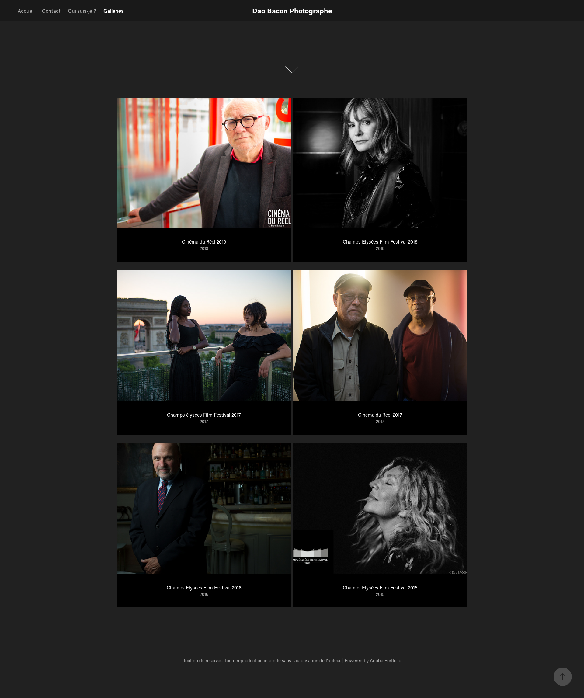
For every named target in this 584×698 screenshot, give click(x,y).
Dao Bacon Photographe (292, 10)
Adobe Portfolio (385, 660)
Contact (51, 10)
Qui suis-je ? (82, 10)
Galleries (113, 10)
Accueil (26, 10)
